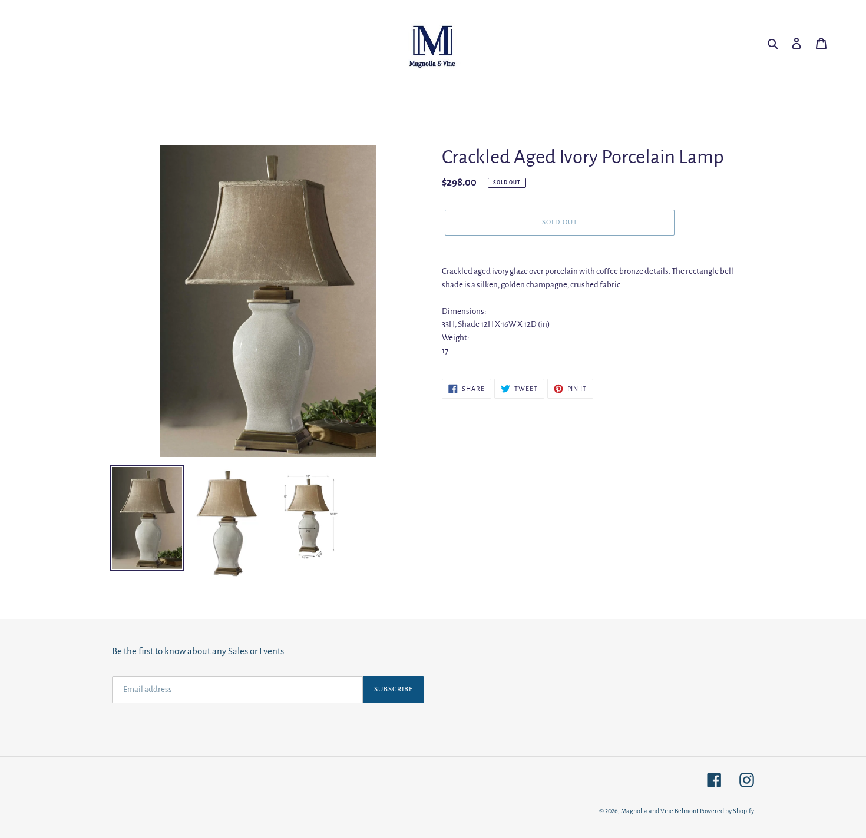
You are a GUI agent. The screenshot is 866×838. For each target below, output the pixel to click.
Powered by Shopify (727, 810)
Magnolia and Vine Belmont (660, 810)
